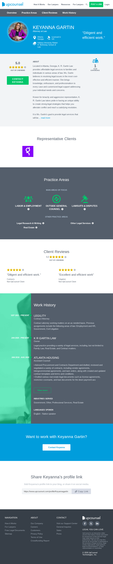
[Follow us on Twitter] (91, 523)
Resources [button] (65, 4)
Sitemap (8, 534)
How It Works (39, 4)
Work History (69, 13)
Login (107, 4)
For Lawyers (78, 4)
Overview (12, 13)
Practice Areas (29, 13)
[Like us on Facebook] (84, 523)
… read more (44, 118)
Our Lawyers (53, 4)
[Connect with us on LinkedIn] (97, 523)
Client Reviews (49, 13)
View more (42, 390)
